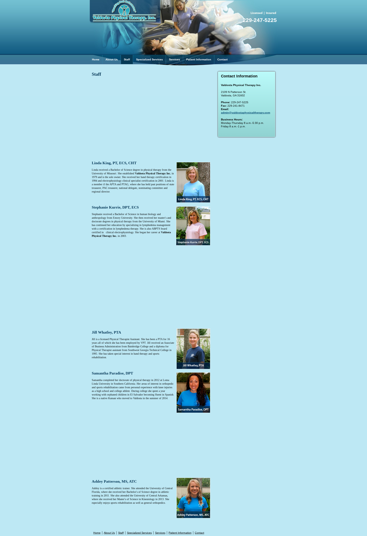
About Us (112, 59)
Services (174, 59)
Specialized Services (149, 59)
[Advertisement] (152, 118)
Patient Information (198, 59)
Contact (222, 59)
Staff (127, 59)
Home (95, 59)
